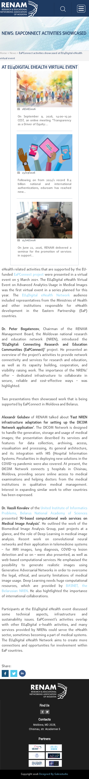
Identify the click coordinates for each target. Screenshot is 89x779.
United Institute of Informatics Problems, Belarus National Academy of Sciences (44, 511)
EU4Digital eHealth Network (46, 295)
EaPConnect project (29, 274)
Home (3, 53)
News (13, 53)
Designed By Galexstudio (53, 774)
